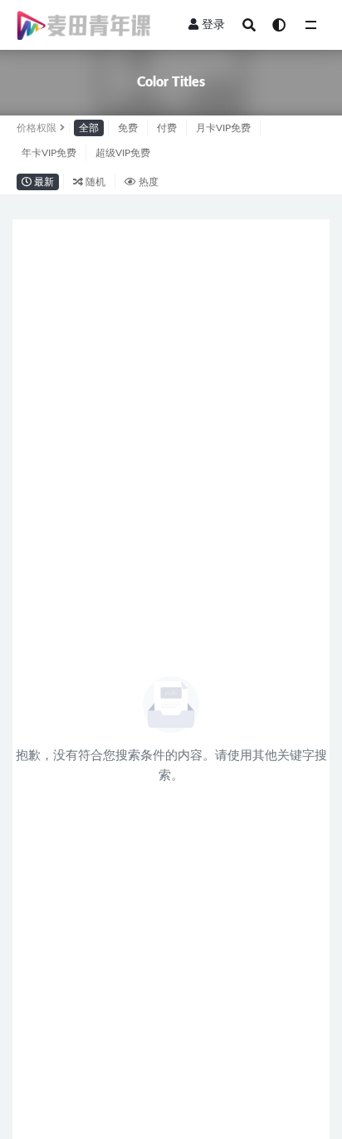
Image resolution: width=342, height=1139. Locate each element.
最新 (43, 182)
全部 (89, 128)
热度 (147, 182)
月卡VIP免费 (223, 128)
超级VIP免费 (122, 153)
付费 (167, 128)
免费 (128, 128)
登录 (213, 25)
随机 (94, 182)
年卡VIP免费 (49, 153)
